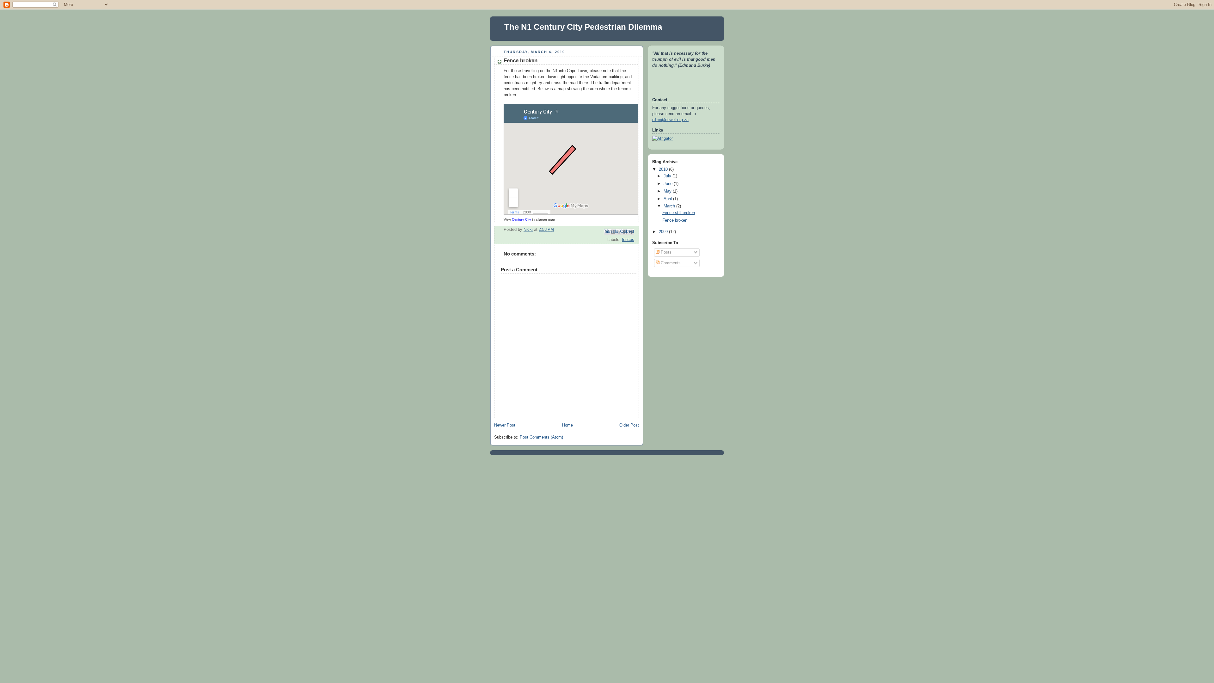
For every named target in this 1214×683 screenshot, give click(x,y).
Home (567, 425)
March (670, 206)
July (668, 176)
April (668, 199)
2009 (664, 232)
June (669, 184)
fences (628, 239)
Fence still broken (678, 213)
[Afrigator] (662, 138)
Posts (665, 252)
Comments (670, 263)
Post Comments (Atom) (541, 437)
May (668, 191)
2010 (664, 169)
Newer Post (504, 425)
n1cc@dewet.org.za (670, 120)
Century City (521, 219)
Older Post (629, 425)
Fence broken (674, 220)
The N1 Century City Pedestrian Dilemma (583, 27)
